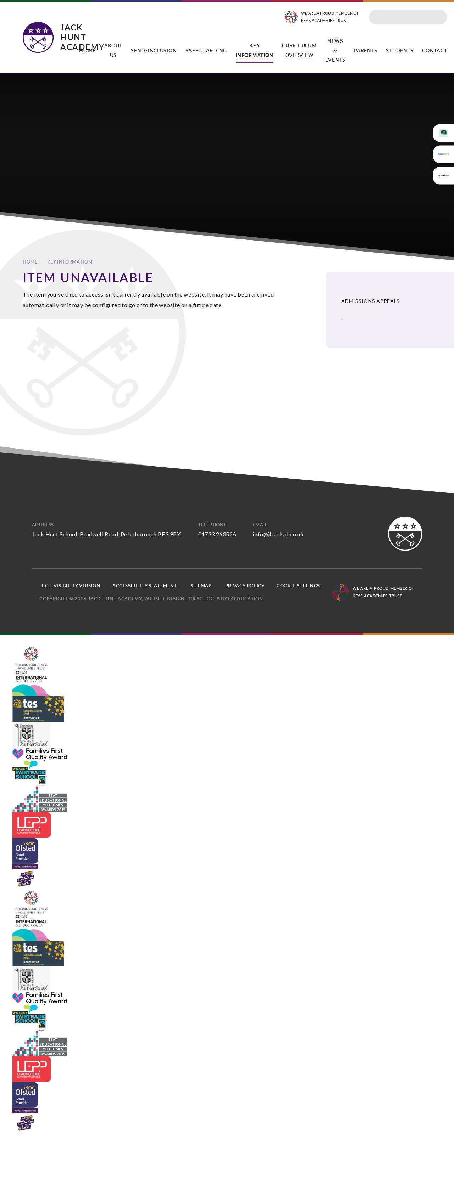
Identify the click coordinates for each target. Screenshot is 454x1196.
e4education (245, 599)
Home (30, 262)
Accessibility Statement (144, 585)
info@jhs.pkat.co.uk (278, 534)
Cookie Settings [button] (298, 585)
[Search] (439, 17)
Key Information (69, 262)
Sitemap (201, 585)
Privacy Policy (245, 585)
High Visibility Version (69, 585)
